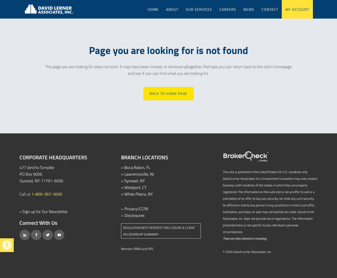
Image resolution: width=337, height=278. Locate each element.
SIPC (151, 248)
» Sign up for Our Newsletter (43, 211)
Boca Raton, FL (137, 167)
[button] (7, 245)
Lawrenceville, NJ (139, 174)
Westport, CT (135, 187)
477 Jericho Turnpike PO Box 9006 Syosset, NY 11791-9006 (41, 174)
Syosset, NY (134, 181)
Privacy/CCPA (136, 209)
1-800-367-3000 (46, 194)
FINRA (137, 248)
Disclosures (134, 215)
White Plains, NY (138, 194)
